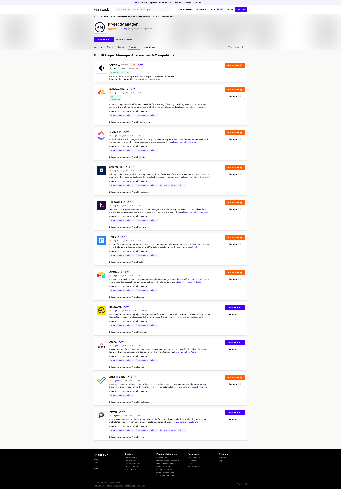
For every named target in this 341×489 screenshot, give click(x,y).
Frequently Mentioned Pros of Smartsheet (130, 192)
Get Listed (223, 458)
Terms (108, 485)
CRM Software (161, 458)
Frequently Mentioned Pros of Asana (127, 367)
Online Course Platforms (165, 472)
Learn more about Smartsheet (196, 177)
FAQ (95, 465)
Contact (97, 462)
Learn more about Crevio (149, 79)
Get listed (241, 9)
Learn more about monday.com (193, 107)
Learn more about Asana (185, 352)
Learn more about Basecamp (190, 317)
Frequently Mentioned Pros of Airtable (128, 297)
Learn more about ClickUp (184, 142)
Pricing (121, 47)
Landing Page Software (164, 469)
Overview (98, 47)
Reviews (110, 47)
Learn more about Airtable (189, 282)
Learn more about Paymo (187, 422)
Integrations (149, 47)
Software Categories (132, 458)
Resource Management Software (172, 185)
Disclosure (141, 485)
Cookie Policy (98, 485)
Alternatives (134, 47)
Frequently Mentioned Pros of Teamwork (129, 227)
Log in (230, 9)
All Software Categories (165, 475)
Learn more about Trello (187, 247)
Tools (190, 464)
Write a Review (185, 9)
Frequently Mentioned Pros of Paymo (127, 437)
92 (125, 28)
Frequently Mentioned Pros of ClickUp (128, 157)
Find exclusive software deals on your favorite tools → (183, 2)
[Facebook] (246, 484)
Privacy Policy (118, 485)
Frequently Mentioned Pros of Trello (127, 262)
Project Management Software (121, 115)
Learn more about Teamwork (196, 212)
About (96, 459)
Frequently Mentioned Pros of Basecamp (129, 332)
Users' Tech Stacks (132, 466)
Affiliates (97, 468)
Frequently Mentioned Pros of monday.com (130, 122)
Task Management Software (146, 115)
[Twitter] (242, 484)
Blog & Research (194, 458)
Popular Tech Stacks (132, 464)
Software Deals (130, 461)
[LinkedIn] (238, 484)
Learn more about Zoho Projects (193, 387)
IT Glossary (192, 461)
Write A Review (130, 469)
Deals (216, 9)
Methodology (130, 485)
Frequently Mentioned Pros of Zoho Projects (130, 402)
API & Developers (194, 466)
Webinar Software (163, 466)
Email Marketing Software (166, 464)
